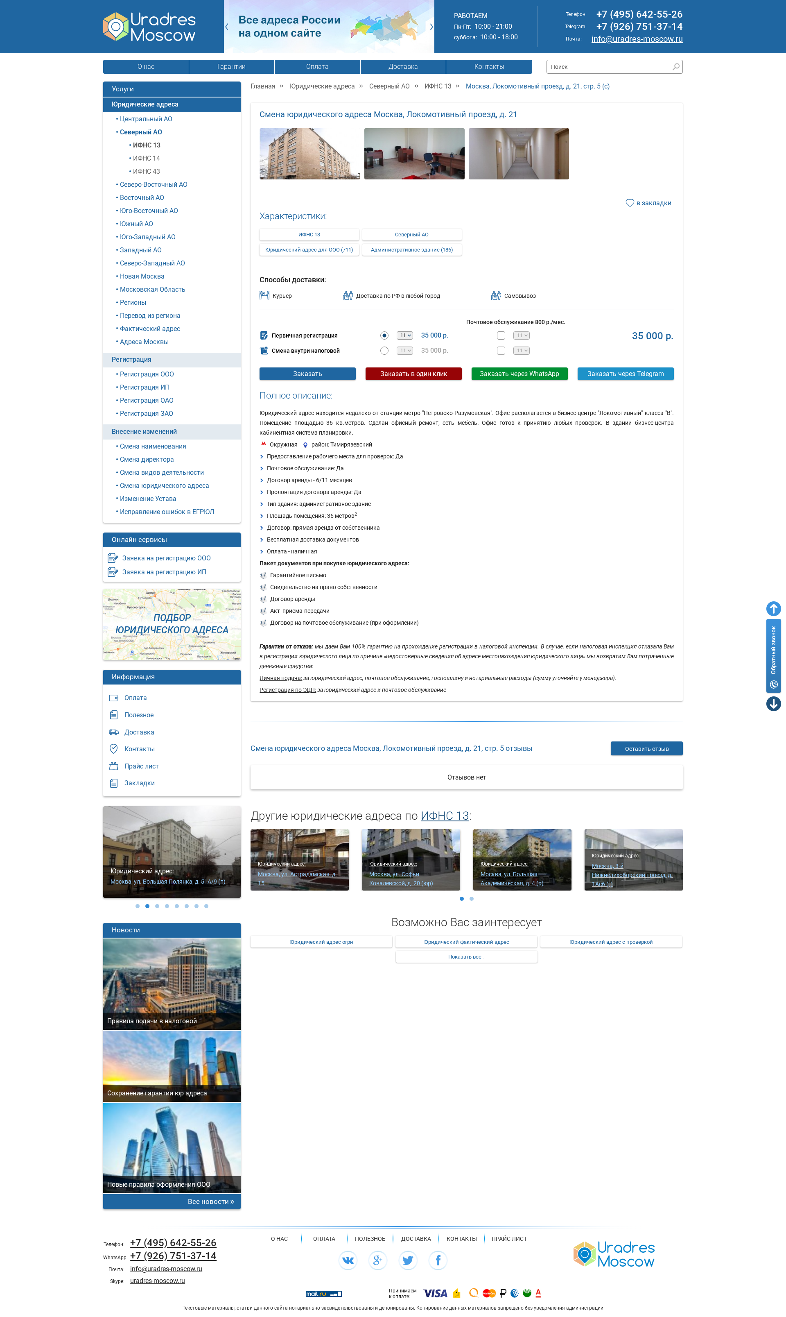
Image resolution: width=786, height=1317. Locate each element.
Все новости (208, 1201)
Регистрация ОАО (147, 400)
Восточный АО (142, 198)
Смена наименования (153, 446)
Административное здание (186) (412, 250)
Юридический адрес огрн (321, 942)
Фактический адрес (150, 329)
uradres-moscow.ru (157, 1281)
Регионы (133, 302)
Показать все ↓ (467, 957)
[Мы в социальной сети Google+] (378, 1260)
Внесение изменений (144, 431)
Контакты (489, 66)
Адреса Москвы (144, 342)
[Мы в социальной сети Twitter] (408, 1260)
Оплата (317, 66)
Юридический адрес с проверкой (611, 942)
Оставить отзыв (647, 749)
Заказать (307, 374)
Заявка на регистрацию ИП (164, 572)
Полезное (139, 715)
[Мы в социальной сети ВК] (348, 1260)
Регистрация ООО (147, 374)
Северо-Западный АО (152, 263)
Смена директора (147, 459)
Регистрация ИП (144, 387)
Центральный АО (146, 119)
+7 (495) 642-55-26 (639, 14)
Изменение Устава (148, 499)
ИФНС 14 (146, 158)
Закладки (139, 783)
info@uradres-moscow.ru (637, 39)
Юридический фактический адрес (466, 942)
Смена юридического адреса (164, 486)
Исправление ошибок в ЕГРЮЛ (167, 512)
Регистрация (131, 359)
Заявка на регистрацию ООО (166, 558)
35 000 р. (434, 335)
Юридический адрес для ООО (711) (309, 250)
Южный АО (136, 224)
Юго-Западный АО (148, 237)
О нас (146, 66)
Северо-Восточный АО (153, 184)
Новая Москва (142, 276)
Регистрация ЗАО (146, 413)
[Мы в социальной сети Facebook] (438, 1260)
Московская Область (152, 289)
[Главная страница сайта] (614, 1253)
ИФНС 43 (146, 171)
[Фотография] (310, 162)
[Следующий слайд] (431, 26)
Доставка (403, 66)
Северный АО (141, 132)
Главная (263, 86)
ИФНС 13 (146, 145)
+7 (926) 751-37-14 (639, 27)
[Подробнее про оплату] (435, 1293)
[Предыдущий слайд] (226, 26)
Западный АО (141, 250)
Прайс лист (141, 766)
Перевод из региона (150, 316)
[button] (137, 906)
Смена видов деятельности (162, 472)
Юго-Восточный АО (149, 211)
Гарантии (231, 66)
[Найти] (676, 66)
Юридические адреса (145, 104)
